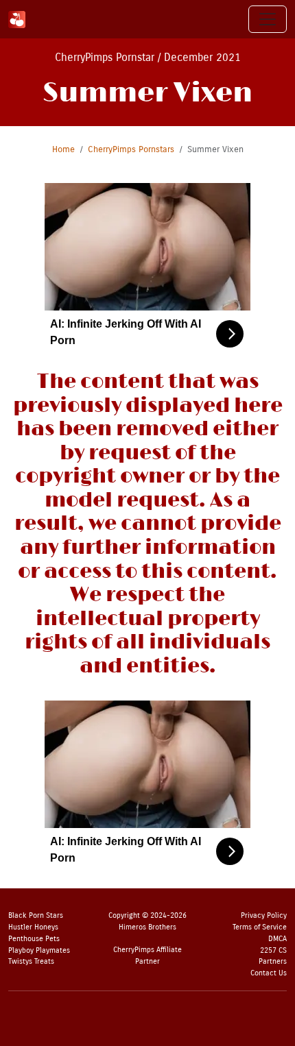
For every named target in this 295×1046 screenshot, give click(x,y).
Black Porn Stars (35, 915)
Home (63, 149)
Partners (273, 961)
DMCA (277, 938)
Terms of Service (260, 927)
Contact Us (268, 973)
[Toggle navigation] (267, 19)
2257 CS (273, 950)
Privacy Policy (264, 915)
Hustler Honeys (33, 927)
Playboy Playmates (39, 950)
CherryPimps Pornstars (131, 149)
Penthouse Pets (34, 938)
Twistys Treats (31, 961)
